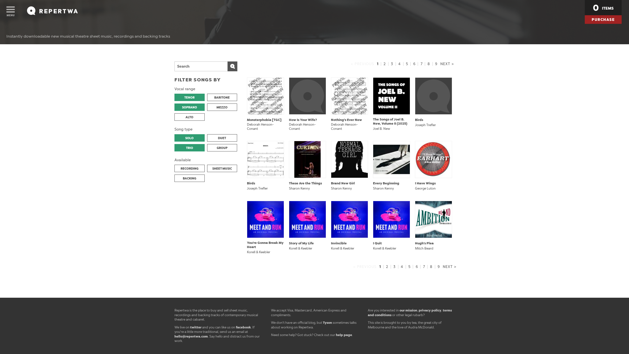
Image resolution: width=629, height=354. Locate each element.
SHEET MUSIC (222, 169)
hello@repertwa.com (191, 336)
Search (232, 66)
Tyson (327, 323)
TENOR (189, 98)
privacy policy (430, 310)
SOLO (189, 138)
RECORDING (190, 169)
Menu (11, 15)
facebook (243, 327)
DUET (222, 138)
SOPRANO (189, 107)
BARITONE (222, 98)
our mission (408, 310)
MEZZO (222, 107)
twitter (195, 327)
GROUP (222, 148)
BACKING (189, 178)
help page (344, 335)
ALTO (189, 117)
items (603, 8)
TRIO (189, 148)
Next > (447, 64)
